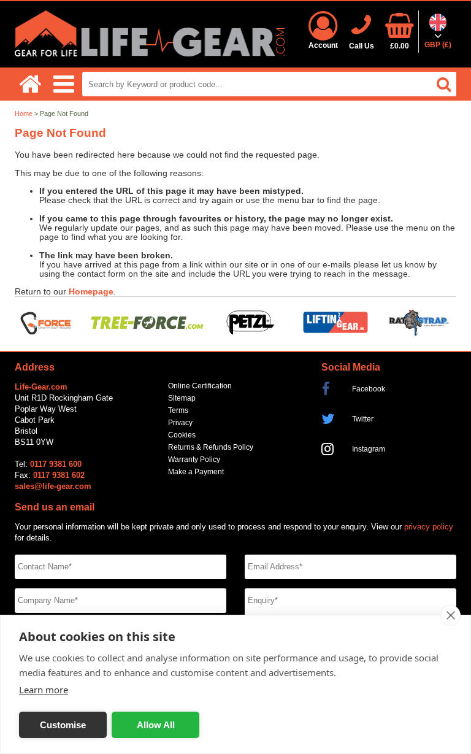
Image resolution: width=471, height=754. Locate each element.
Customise (63, 725)
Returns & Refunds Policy (210, 447)
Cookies (182, 435)
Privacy (180, 422)
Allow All (156, 725)
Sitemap (182, 398)
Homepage (91, 291)
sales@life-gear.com (53, 486)
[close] (450, 615)
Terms (178, 410)
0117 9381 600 (56, 464)
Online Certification (200, 386)
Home (24, 113)
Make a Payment (196, 471)
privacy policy (428, 526)
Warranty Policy (194, 459)
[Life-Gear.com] (150, 53)
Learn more (43, 689)
